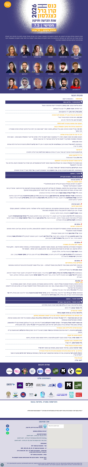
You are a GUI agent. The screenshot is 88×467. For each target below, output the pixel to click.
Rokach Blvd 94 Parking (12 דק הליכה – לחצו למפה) (31, 438)
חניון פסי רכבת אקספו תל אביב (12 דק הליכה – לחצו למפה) (30, 440)
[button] (7, 426)
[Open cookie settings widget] (2, 464)
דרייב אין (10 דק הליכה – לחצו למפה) (36, 435)
